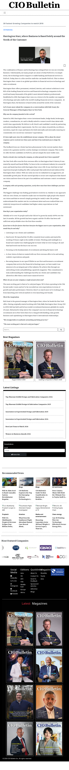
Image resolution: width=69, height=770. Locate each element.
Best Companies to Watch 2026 (48, 665)
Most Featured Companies (14, 541)
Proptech (5, 514)
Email (6, 448)
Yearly (43, 576)
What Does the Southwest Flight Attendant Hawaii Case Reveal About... (25, 522)
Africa (22, 592)
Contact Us (34, 576)
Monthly (44, 573)
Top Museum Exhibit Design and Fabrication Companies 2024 (29, 397)
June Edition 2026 (19, 701)
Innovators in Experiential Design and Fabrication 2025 (27, 412)
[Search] (61, 329)
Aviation (22, 514)
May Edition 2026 (19, 738)
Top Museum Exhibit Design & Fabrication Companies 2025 (28, 404)
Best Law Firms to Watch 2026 (17, 426)
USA (21, 582)
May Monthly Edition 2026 (49, 701)
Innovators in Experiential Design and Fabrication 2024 (27, 419)
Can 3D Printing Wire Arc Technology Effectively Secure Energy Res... (59, 522)
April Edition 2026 (49, 738)
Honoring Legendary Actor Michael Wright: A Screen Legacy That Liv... (43, 524)
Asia (22, 573)
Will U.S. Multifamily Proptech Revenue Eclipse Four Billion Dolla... (9, 522)
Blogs (21, 487)
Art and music (57, 487)
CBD (3, 487)
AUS (21, 579)
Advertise (34, 589)
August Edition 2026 (18, 380)
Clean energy (57, 514)
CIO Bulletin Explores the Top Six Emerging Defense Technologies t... (25, 495)
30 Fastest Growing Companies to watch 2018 (23, 23)
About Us (34, 573)
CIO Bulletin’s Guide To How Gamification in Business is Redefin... (42, 495)
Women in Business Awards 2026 (18, 434)
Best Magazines (11, 337)
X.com (14, 581)
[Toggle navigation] (4, 13)
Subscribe (16, 454)
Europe (23, 589)
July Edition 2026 (19, 665)
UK (21, 576)
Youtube (15, 594)
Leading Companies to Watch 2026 (50, 380)
